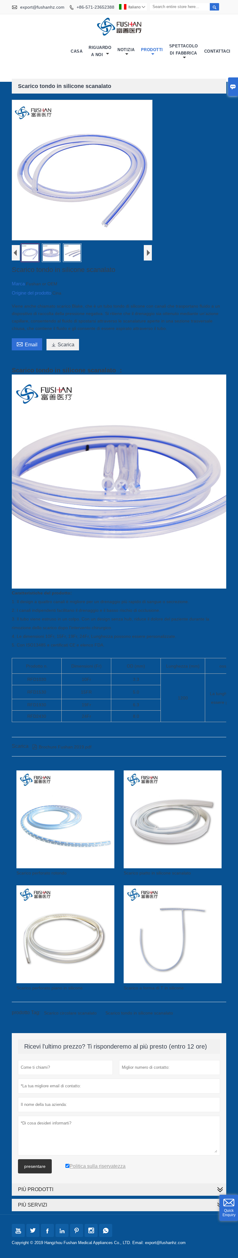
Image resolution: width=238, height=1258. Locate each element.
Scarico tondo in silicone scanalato (139, 1012)
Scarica (62, 344)
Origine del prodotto (32, 293)
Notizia (126, 49)
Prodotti (152, 49)
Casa (76, 51)
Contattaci (217, 51)
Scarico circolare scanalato (70, 1012)
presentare (35, 1166)
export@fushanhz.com (42, 7)
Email (26, 343)
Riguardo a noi (100, 51)
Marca (19, 283)
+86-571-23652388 (95, 7)
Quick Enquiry (229, 1212)
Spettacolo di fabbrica (183, 49)
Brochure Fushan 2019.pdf (61, 746)
